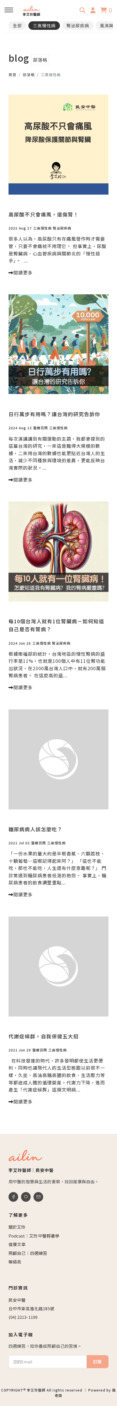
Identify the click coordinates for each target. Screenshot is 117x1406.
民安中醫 (17, 1300)
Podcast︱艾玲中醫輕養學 (34, 1236)
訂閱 (97, 1362)
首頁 (12, 74)
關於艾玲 (17, 1227)
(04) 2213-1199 (23, 1317)
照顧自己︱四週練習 (28, 1253)
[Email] (38, 1197)
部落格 (29, 74)
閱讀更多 (23, 272)
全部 (17, 25)
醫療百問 (40, 427)
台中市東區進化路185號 (31, 1308)
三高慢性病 (44, 25)
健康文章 (17, 1244)
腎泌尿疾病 (77, 25)
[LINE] (26, 1197)
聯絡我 (15, 1262)
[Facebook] (13, 1197)
